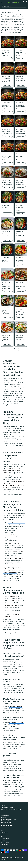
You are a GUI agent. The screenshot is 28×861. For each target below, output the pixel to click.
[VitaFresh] (13, 2)
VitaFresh (14, 857)
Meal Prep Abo (4, 832)
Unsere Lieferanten (6, 840)
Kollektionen (9, 10)
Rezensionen (4, 844)
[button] (25, 2)
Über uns (3, 834)
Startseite (3, 10)
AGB (2, 836)
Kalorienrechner (5, 842)
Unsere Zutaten (5, 838)
